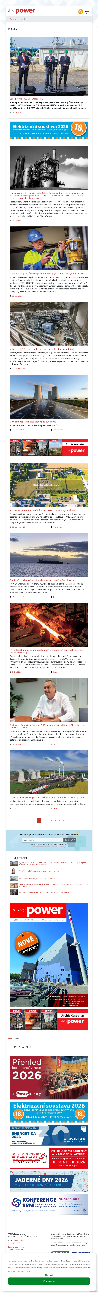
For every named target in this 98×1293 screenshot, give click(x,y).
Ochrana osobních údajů (16, 1247)
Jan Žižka (56, 744)
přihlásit (70, 840)
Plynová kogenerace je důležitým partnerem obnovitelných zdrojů (42, 510)
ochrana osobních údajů (41, 847)
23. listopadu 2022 (18, 527)
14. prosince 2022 (18, 368)
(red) (55, 597)
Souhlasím (49, 1281)
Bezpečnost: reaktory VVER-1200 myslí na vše (37, 878)
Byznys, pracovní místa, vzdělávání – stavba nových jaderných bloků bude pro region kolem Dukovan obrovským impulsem (52, 863)
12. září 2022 (16, 744)
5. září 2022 (16, 808)
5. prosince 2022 (18, 430)
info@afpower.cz (19, 1240)
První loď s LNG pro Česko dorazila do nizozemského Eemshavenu (42, 580)
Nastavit (49, 1275)
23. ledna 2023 (17, 296)
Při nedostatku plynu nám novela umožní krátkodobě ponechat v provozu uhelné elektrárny (46, 651)
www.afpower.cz (14, 1243)
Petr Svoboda (58, 430)
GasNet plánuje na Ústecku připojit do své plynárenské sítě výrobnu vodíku (47, 273)
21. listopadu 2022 (18, 597)
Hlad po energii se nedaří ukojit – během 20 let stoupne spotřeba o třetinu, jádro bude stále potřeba (53, 885)
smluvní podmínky (58, 847)
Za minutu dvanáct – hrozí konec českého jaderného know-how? (44, 892)
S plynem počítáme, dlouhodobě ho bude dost (33, 421)
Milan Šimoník (58, 527)
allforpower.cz (14, 19)
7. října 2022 (16, 672)
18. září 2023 (16, 112)
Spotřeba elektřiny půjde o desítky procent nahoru (39, 871)
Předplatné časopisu (15, 1249)
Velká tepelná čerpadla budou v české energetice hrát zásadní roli (42, 349)
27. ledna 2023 (17, 220)
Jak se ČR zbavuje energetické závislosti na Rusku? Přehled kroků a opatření (47, 797)
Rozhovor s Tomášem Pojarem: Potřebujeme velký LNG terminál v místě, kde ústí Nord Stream (48, 726)
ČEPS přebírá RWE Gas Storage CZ (26, 98)
